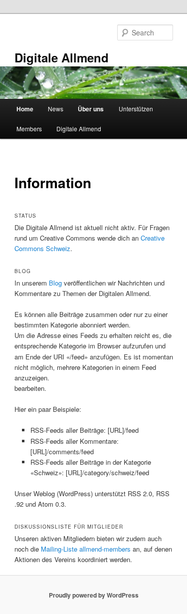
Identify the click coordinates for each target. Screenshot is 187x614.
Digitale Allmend (61, 57)
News (55, 108)
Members (29, 128)
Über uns (91, 108)
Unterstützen (136, 108)
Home (24, 108)
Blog (55, 283)
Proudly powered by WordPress (94, 595)
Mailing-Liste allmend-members (86, 549)
